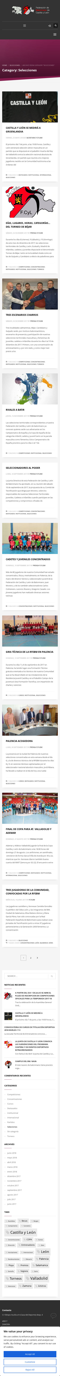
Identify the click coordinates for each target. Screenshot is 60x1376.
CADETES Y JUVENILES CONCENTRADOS (28, 559)
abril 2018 (11, 1162)
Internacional (45, 175)
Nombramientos (13, 1259)
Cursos (21, 695)
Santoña (11, 1271)
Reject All (30, 1369)
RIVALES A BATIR (15, 409)
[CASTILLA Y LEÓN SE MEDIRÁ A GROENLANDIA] (30, 106)
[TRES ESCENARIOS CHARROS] (30, 293)
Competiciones (24, 267)
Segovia (24, 1271)
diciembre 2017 (13, 1176)
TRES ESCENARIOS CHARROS (22, 314)
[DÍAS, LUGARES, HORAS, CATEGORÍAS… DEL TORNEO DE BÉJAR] (30, 202)
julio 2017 (11, 1199)
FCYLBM (32, 900)
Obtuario (29, 1259)
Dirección (11, 1245)
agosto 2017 (12, 1194)
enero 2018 (12, 1171)
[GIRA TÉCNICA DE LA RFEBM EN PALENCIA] (30, 630)
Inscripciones (12, 1252)
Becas (24, 1220)
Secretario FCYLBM (34, 138)
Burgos (36, 1221)
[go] (52, 976)
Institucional (33, 175)
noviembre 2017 (14, 1181)
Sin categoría (12, 1131)
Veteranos (11, 1286)
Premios (24, 1265)
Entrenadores (28, 1245)
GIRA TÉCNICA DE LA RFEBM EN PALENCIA (29, 651)
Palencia (43, 1258)
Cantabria (27, 1226)
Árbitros (42, 1286)
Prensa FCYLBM (36, 233)
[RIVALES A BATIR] (30, 388)
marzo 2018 (12, 1167)
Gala (42, 1245)
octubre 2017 (13, 1185)
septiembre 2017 (14, 1190)
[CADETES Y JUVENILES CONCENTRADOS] (30, 538)
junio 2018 (11, 1153)
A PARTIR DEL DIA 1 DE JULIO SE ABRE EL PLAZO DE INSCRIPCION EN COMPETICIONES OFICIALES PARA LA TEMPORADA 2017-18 (34, 995)
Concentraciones (38, 267)
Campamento (12, 1226)
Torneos (40, 269)
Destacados (23, 175)
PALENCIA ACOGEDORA (19, 741)
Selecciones (10, 177)
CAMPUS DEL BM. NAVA (26, 1061)
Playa (11, 1265)
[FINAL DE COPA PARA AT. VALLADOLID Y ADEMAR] (30, 808)
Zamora (26, 1285)
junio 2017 (11, 1204)
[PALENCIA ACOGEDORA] (30, 720)
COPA (29, 1239)
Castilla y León (23, 1232)
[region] (30, 1351)
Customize (30, 1362)
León (37, 943)
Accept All (30, 1354)
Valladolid (39, 1278)
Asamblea (11, 1221)
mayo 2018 (12, 1157)
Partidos (11, 1122)
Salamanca (44, 943)
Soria (51, 943)
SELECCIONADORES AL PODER (23, 467)
